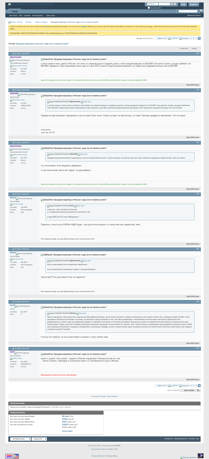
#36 (197, 301)
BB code (65, 416)
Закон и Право (41, 22)
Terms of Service (97, 456)
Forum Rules (67, 431)
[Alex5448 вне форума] (17, 100)
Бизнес (29, 22)
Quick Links (50, 15)
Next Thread (112, 396)
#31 (197, 53)
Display (194, 48)
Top (198, 390)
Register (194, 4)
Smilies (65, 419)
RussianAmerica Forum (99, 449)
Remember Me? (155, 8)
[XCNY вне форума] (16, 358)
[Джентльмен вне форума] (18, 66)
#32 (197, 90)
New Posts (13, 15)
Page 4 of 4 (161, 38)
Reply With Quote (193, 85)
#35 (197, 249)
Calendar (27, 15)
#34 (197, 194)
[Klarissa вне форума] (16, 204)
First (176, 38)
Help (183, 4)
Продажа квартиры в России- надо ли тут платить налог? (42, 44)
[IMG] (64, 422)
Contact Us (168, 439)
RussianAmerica (180, 439)
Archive (191, 439)
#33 (197, 142)
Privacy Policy (112, 456)
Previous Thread (98, 396)
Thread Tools (184, 48)
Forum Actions (37, 15)
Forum (15, 11)
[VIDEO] (65, 425)
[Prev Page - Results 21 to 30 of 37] (184, 38)
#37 (197, 348)
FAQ (20, 15)
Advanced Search (194, 15)
